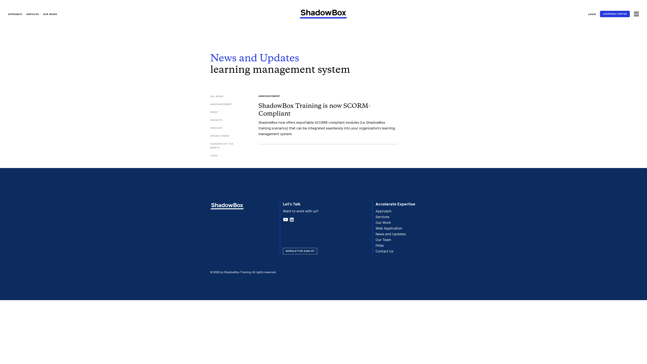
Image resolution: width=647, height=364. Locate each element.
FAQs (380, 245)
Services (32, 14)
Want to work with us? (301, 211)
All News (216, 96)
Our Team (383, 240)
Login (592, 14)
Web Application (389, 228)
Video (214, 156)
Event (214, 112)
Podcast (216, 128)
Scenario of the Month (221, 146)
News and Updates (391, 234)
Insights (216, 120)
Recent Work (219, 136)
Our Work (50, 14)
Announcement (221, 104)
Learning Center (615, 14)
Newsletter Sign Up (300, 251)
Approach (15, 14)
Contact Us (384, 251)
